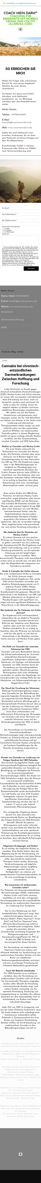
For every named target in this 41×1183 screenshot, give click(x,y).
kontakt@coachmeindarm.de (26, 3)
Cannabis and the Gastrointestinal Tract (21, 1044)
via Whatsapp (9, 232)
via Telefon (8, 230)
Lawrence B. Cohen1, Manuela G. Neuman (20, 1046)
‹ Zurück (4, 360)
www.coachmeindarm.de (20, 128)
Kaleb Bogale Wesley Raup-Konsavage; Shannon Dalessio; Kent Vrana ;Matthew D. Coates (20, 1077)
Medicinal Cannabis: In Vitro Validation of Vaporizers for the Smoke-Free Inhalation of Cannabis (20, 1108)
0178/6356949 (10, 3)
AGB (4, 327)
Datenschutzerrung (13, 320)
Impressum (7, 312)
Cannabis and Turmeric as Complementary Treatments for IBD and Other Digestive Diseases (20, 1054)
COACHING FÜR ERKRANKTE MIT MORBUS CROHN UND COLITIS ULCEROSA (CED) (20, 20)
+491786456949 (18, 115)
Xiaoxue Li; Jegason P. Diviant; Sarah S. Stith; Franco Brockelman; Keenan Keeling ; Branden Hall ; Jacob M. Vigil (20, 1095)
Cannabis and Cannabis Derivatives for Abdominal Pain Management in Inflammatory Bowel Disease (20, 1069)
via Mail (7, 229)
